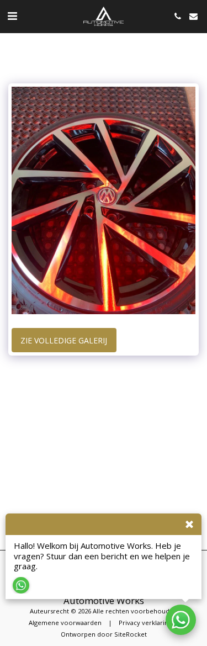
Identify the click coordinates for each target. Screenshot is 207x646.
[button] (12, 15)
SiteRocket (130, 634)
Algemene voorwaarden (65, 622)
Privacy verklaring (145, 622)
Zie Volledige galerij (63, 340)
